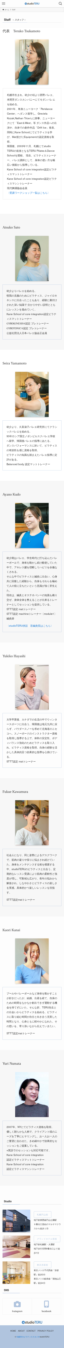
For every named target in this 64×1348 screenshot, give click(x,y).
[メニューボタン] (3, 3)
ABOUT (21, 1330)
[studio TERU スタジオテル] (32, 3)
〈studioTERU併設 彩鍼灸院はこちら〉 (30, 625)
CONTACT (31, 1330)
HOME (13, 1330)
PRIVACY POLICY (46, 1330)
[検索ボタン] (60, 3)
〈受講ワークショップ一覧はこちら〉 (28, 192)
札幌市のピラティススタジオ (28, 1336)
